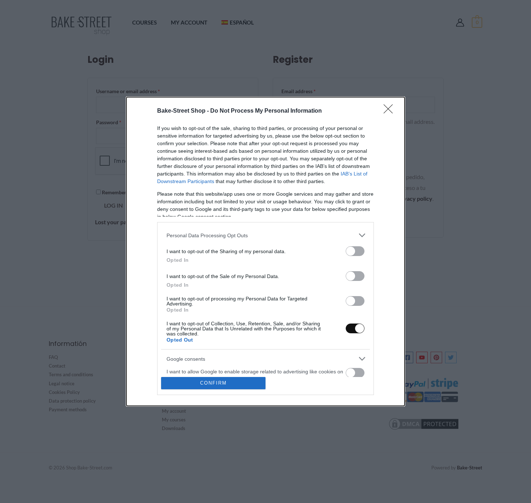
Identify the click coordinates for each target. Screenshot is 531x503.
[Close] (390, 111)
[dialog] (265, 251)
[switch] (355, 251)
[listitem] (265, 235)
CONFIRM (213, 383)
